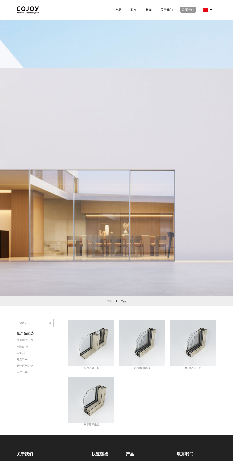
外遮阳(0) (22, 359)
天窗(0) (21, 352)
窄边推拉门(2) (25, 340)
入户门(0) (22, 372)
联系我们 (188, 10)
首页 (109, 301)
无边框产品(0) (25, 365)
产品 (118, 10)
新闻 (148, 10)
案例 (133, 10)
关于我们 (167, 10)
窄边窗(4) (22, 346)
